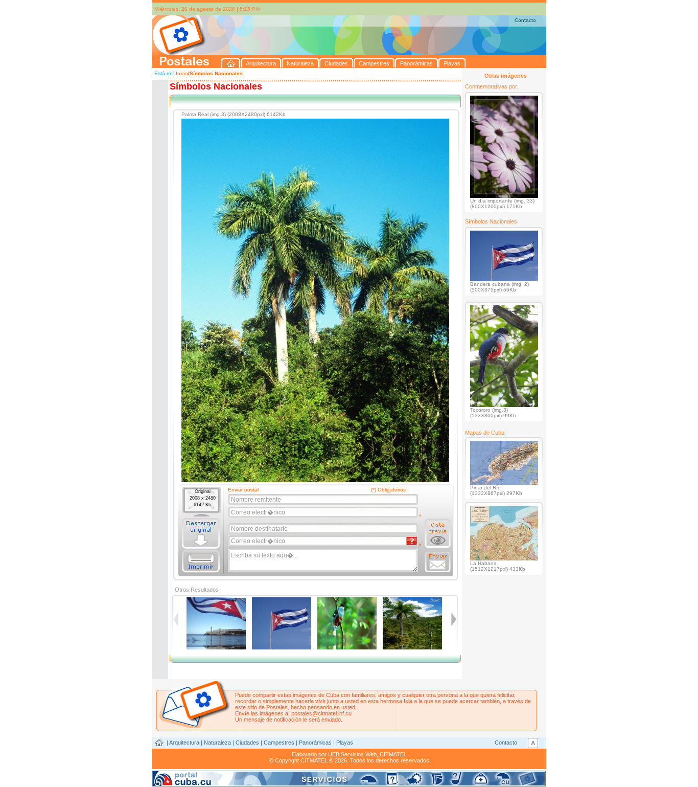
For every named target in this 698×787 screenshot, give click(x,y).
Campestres (279, 742)
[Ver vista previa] (438, 533)
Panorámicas (315, 742)
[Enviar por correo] (438, 562)
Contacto (525, 20)
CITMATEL (393, 754)
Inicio (182, 73)
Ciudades (247, 742)
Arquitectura (184, 742)
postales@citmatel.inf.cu (321, 713)
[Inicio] (231, 63)
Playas (344, 742)
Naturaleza (217, 742)
